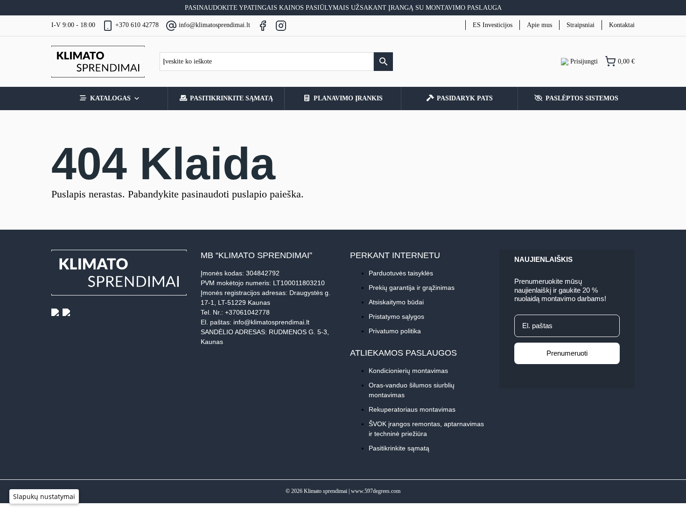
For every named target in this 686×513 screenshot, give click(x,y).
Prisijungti (583, 61)
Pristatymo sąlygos (396, 316)
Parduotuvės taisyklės (401, 273)
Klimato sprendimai (325, 491)
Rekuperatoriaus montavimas (412, 409)
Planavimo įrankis (348, 98)
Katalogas (110, 98)
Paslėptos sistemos (582, 98)
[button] (44, 496)
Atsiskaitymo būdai (396, 302)
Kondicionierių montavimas (408, 370)
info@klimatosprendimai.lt (214, 24)
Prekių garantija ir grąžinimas (412, 287)
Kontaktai (622, 24)
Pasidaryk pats (465, 98)
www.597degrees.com (375, 491)
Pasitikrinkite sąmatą (231, 98)
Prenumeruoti (567, 353)
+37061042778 (247, 312)
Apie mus (539, 24)
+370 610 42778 (137, 24)
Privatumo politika (395, 331)
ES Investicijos (492, 24)
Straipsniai (581, 24)
